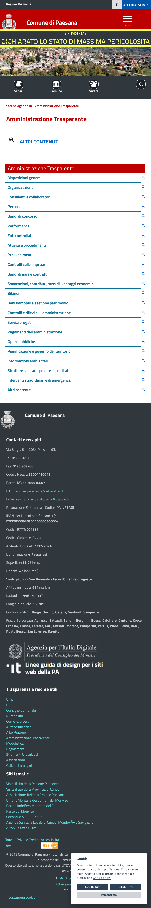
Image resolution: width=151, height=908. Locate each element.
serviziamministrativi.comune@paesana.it (42, 499)
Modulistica (15, 743)
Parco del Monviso (20, 811)
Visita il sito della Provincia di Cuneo (33, 789)
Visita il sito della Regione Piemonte (32, 783)
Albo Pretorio (16, 732)
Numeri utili (15, 715)
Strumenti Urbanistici (22, 754)
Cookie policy (102, 877)
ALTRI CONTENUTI (40, 141)
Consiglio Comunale (21, 710)
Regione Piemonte (18, 4)
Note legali (8, 842)
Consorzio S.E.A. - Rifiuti (24, 816)
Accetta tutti (92, 887)
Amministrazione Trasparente (28, 738)
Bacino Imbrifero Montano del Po (31, 805)
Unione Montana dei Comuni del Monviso (37, 800)
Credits (34, 839)
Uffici (10, 699)
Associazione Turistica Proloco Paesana (35, 794)
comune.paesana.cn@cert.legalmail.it (39, 491)
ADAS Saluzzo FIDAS (21, 827)
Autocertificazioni (19, 727)
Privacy (22, 839)
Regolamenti (15, 749)
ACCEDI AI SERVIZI (136, 4)
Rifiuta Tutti (126, 887)
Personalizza (109, 894)
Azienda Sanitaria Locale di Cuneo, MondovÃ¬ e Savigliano (50, 822)
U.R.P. (10, 704)
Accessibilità (50, 839)
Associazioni (15, 760)
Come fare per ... (18, 721)
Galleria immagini (19, 765)
